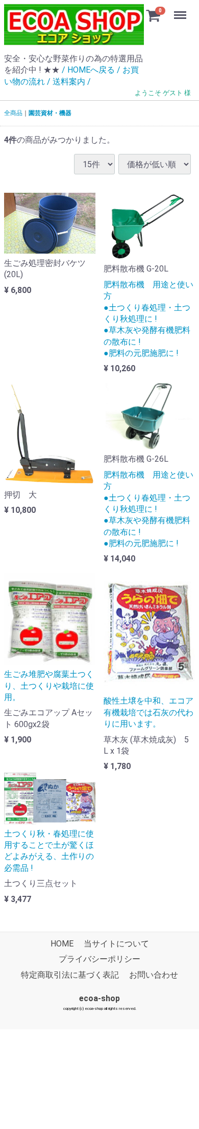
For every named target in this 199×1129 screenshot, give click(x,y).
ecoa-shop (99, 998)
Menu (181, 9)
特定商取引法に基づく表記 (70, 974)
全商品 (13, 113)
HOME (62, 944)
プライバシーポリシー (99, 959)
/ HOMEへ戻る (88, 70)
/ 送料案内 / (69, 81)
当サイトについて (116, 944)
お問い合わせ (153, 974)
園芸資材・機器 (50, 113)
